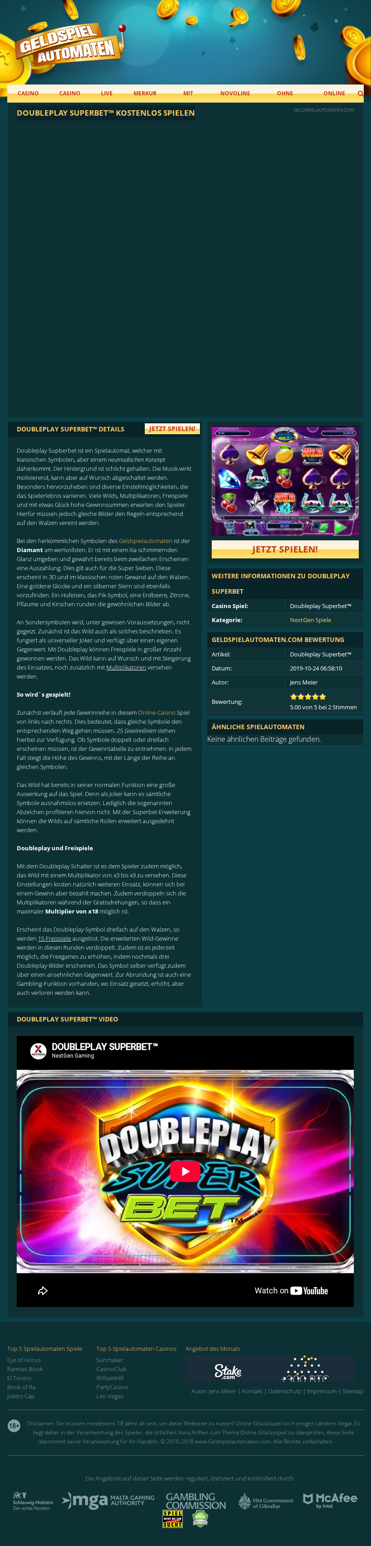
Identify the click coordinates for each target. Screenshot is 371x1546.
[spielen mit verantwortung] (172, 1525)
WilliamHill (110, 1378)
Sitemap (353, 1391)
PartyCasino (112, 1387)
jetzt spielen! (172, 428)
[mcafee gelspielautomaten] (330, 1507)
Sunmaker (109, 1360)
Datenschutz (284, 1391)
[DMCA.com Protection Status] (200, 1525)
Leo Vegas (110, 1396)
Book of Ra (21, 1387)
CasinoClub (111, 1369)
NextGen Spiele (310, 620)
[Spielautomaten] (70, 53)
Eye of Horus (24, 1360)
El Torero (19, 1378)
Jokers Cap (21, 1396)
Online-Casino (157, 712)
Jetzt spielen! (285, 549)
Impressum (322, 1391)
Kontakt (252, 1391)
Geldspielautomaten (145, 541)
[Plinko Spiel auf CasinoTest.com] (275, 1368)
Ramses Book (25, 1369)
